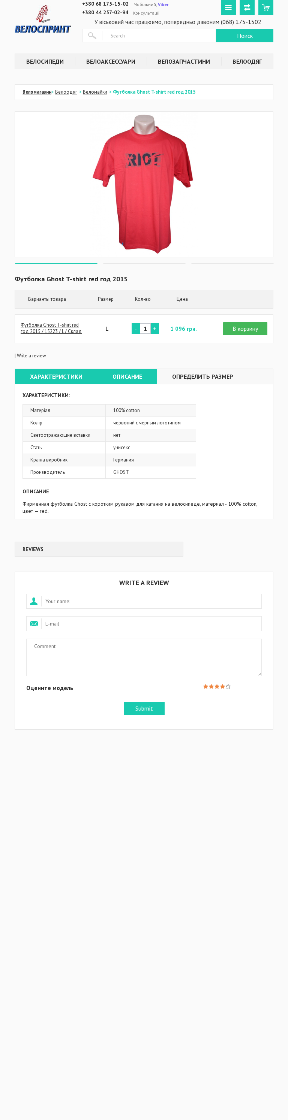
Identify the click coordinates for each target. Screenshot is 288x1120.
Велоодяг (247, 61)
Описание (127, 376)
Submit (144, 708)
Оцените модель (50, 687)
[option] (144, 184)
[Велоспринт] (43, 17)
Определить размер (202, 376)
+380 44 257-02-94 (105, 12)
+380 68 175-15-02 (105, 3)
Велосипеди (45, 61)
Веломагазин (36, 92)
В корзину (245, 328)
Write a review (31, 355)
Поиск (245, 35)
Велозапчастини (184, 61)
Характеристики (56, 376)
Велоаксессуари (110, 61)
